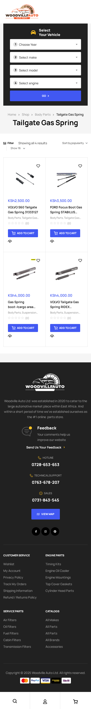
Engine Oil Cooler (57, 571)
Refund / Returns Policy (20, 597)
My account (12, 571)
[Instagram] (45, 531)
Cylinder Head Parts (60, 591)
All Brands (52, 640)
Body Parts (43, 114)
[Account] (45, 701)
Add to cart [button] (25, 233)
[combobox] (45, 44)
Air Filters (9, 620)
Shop (25, 114)
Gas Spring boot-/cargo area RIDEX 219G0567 (20, 307)
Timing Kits (53, 564)
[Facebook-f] (36, 531)
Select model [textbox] (28, 70)
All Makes (52, 620)
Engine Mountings (58, 577)
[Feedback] (26, 431)
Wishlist (8, 564)
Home (12, 114)
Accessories (54, 646)
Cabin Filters (12, 640)
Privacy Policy (13, 577)
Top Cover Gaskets (59, 584)
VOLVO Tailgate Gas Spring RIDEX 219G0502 (64, 307)
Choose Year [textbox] (28, 44)
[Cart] (75, 701)
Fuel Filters (10, 633)
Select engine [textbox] (28, 83)
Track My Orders (14, 584)
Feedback (46, 428)
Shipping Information (17, 591)
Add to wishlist (38, 166)
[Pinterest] (55, 531)
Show (14, 148)
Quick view (10, 241)
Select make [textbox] (28, 57)
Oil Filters (9, 626)
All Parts (51, 626)
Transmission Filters (17, 646)
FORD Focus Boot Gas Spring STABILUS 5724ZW (66, 212)
